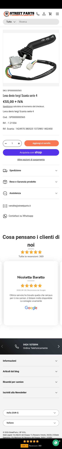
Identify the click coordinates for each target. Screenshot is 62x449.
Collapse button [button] (59, 441)
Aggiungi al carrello (41, 143)
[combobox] (31, 22)
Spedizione (8, 106)
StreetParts (13, 432)
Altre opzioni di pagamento (31, 159)
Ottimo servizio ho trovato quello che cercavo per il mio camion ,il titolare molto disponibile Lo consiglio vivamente (31, 298)
